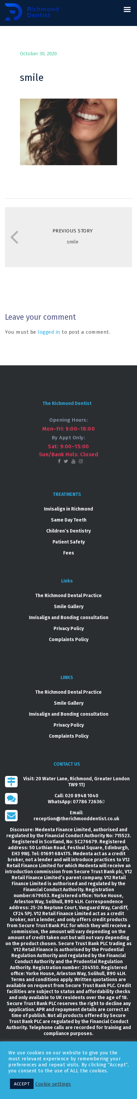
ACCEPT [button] (22, 1083)
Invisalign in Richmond (68, 509)
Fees (68, 553)
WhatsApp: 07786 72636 (75, 802)
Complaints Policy (68, 639)
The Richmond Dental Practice (68, 595)
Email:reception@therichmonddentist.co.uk (76, 816)
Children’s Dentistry (68, 531)
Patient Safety (69, 542)
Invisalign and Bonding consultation (68, 617)
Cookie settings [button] (53, 1084)
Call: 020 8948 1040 (76, 796)
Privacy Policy (69, 628)
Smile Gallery (68, 606)
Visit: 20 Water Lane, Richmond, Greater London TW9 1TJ (76, 782)
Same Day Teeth (68, 520)
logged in (49, 332)
